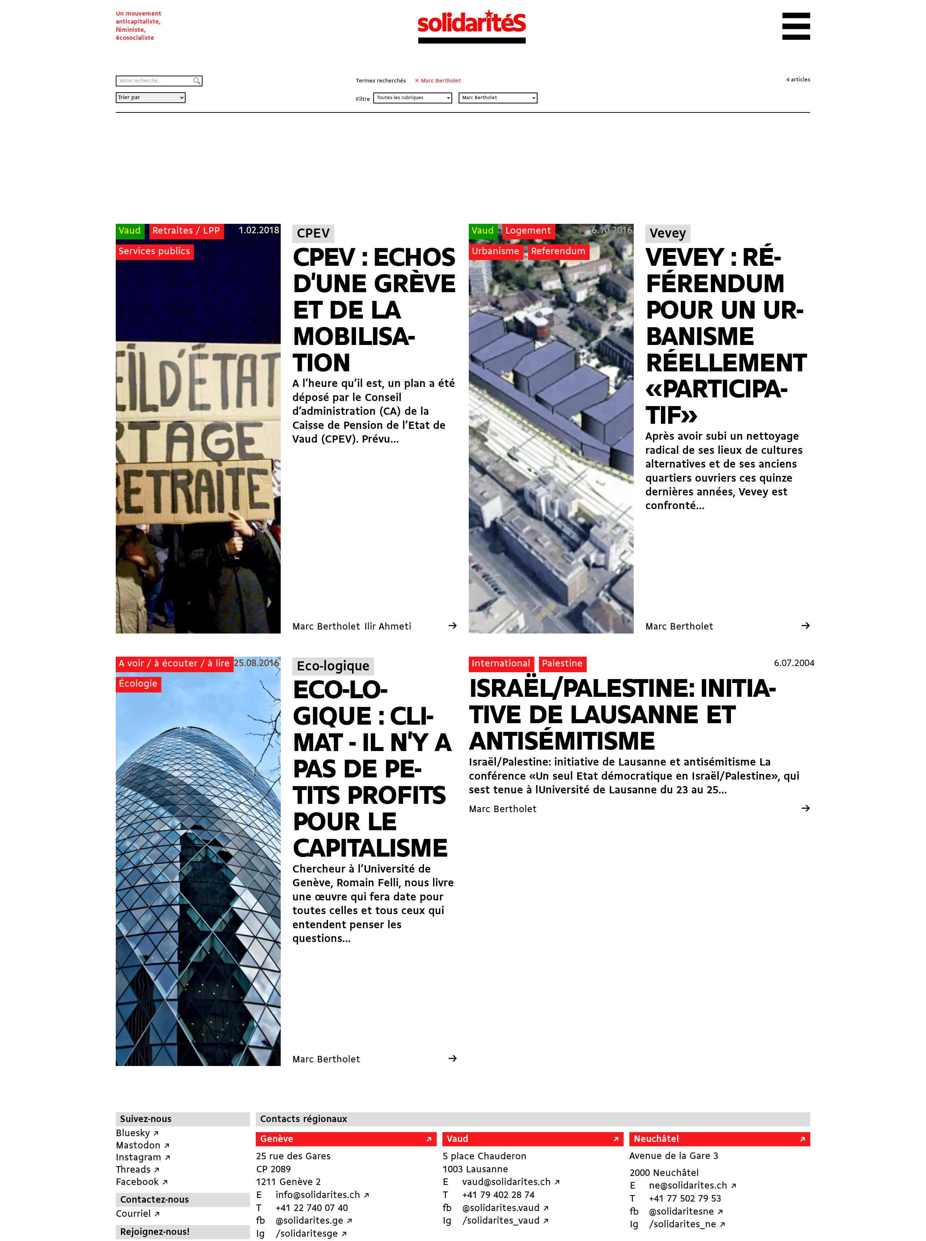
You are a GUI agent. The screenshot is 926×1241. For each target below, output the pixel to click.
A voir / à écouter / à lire (174, 664)
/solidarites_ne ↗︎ (687, 1225)
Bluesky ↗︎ (137, 1134)
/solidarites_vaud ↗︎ (505, 1221)
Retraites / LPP (186, 231)
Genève (276, 1139)
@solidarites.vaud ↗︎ (505, 1209)
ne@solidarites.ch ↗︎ (693, 1186)
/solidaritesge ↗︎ (311, 1234)
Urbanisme (495, 252)
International (501, 664)
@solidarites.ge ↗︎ (314, 1221)
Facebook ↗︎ (142, 1182)
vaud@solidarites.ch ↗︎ (511, 1182)
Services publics (154, 252)
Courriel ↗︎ (138, 1214)
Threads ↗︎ (138, 1170)
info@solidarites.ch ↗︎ (323, 1196)
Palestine (562, 664)
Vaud (130, 231)
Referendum (558, 252)
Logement (528, 231)
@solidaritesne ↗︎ (686, 1212)
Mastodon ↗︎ (143, 1146)
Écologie (138, 684)
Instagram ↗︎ (143, 1158)
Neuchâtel (656, 1139)
